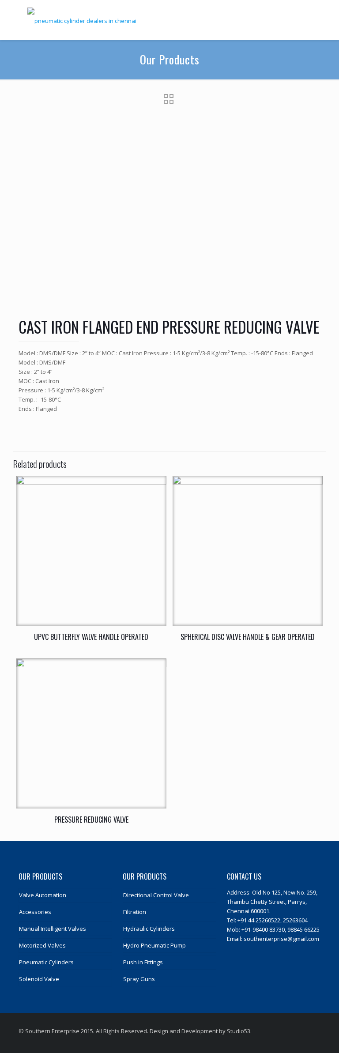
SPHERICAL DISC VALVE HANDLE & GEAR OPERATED (248, 637)
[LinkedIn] (288, 1030)
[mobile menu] (306, 19)
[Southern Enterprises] (81, 20)
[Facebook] (264, 1030)
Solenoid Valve (39, 979)
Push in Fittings (143, 962)
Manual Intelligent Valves (52, 929)
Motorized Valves (42, 945)
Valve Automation (42, 895)
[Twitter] (276, 1030)
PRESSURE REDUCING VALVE (91, 819)
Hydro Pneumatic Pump (154, 945)
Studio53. (239, 1031)
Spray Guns (139, 979)
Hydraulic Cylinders (149, 929)
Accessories (35, 912)
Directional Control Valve (156, 895)
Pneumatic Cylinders (46, 962)
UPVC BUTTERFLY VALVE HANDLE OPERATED (91, 637)
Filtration (134, 912)
